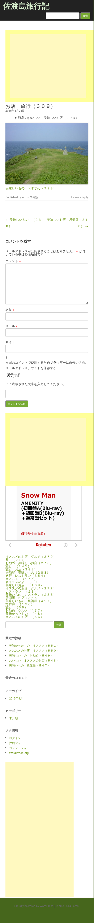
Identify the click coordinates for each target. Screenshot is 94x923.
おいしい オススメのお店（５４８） (34, 660)
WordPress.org (19, 753)
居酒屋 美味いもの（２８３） (27, 572)
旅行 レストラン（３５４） (26, 575)
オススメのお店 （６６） (24, 616)
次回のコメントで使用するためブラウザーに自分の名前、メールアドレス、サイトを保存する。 (46, 365)
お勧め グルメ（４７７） (24, 610)
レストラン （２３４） (22, 591)
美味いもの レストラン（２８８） (30, 594)
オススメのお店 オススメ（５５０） (34, 650)
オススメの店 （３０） (22, 581)
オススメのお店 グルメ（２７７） (30, 588)
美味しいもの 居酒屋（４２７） (29, 600)
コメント (13, 261)
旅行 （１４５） (18, 566)
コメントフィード (21, 748)
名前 (10, 309)
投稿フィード (18, 743)
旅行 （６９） (16, 607)
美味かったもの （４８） (24, 613)
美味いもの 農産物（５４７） (29, 665)
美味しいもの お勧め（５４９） (31, 655)
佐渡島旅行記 (26, 5)
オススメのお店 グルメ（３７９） (30, 556)
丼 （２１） (15, 559)
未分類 (34, 197)
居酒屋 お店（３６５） (22, 597)
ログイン (15, 738)
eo (23, 197)
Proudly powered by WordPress (33, 906)
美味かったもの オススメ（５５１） (34, 645)
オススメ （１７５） (21, 578)
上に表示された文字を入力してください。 (35, 383)
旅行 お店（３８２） (21, 569)
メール (11, 325)
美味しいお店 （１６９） (24, 585)
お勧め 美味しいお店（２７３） (29, 562)
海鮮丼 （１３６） (19, 604)
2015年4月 (16, 698)
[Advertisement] (48, 66)
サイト (10, 342)
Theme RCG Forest (67, 906)
